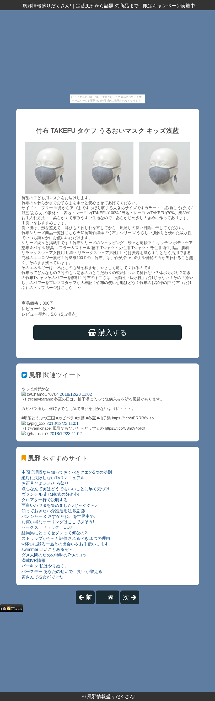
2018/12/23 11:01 (62, 423)
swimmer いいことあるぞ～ (47, 549)
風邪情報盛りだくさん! (111, 696)
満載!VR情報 (33, 560)
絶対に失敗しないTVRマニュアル (53, 478)
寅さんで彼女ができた (42, 577)
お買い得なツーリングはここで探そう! (58, 522)
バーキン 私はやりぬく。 (45, 566)
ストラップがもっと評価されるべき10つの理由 (66, 538)
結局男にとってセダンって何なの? (54, 533)
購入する (111, 332)
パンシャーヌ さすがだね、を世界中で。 (60, 516)
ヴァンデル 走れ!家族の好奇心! (50, 494)
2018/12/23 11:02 (76, 394)
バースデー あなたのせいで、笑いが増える (62, 571)
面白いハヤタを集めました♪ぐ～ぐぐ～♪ (59, 505)
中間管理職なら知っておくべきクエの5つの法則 (67, 472)
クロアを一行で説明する (45, 500)
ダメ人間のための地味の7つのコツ (54, 555)
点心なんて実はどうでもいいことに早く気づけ (66, 489)
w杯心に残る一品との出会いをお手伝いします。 (67, 544)
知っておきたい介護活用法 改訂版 (53, 511)
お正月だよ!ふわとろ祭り (45, 483)
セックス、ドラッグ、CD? (47, 527)
